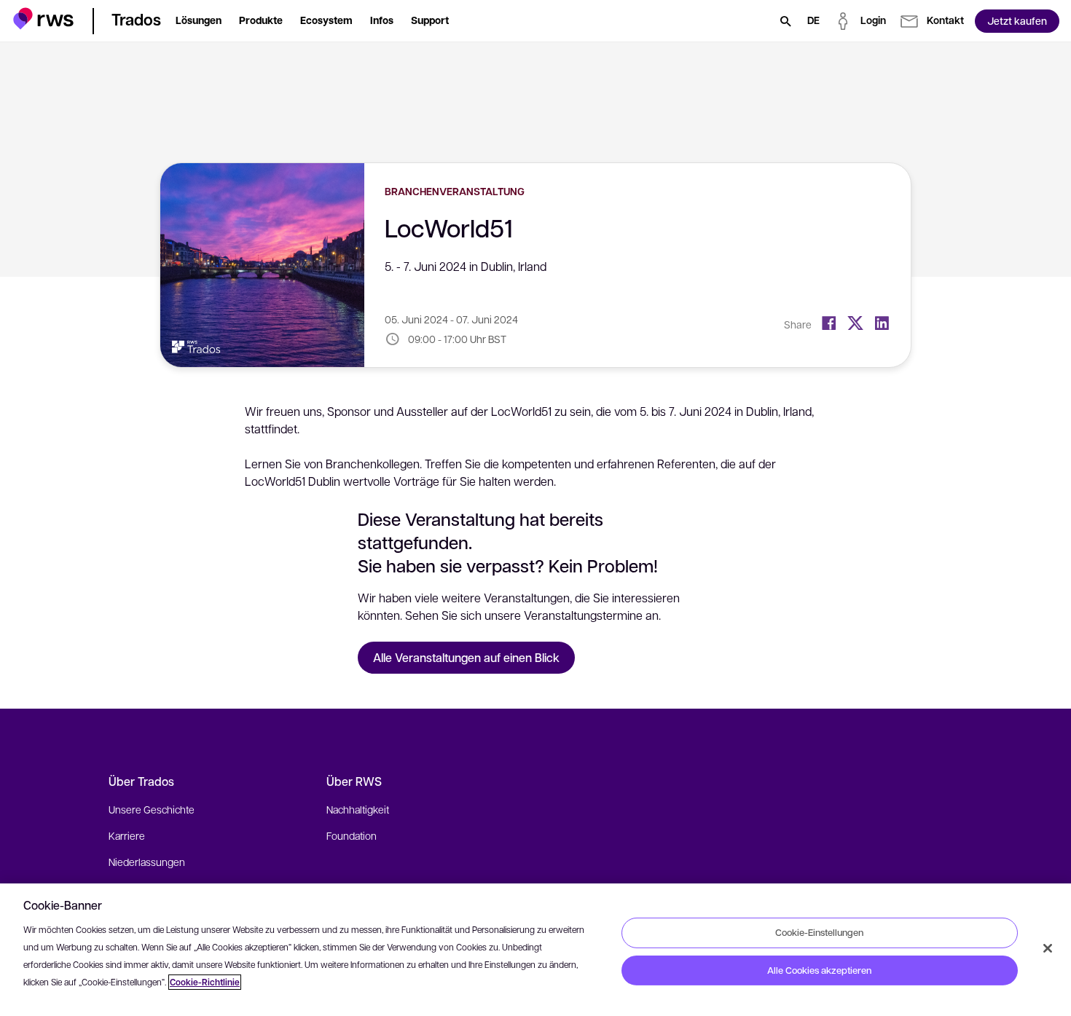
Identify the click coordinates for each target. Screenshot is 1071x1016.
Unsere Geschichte (152, 809)
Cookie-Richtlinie (205, 982)
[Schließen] (1048, 948)
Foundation (351, 835)
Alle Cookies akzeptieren (819, 970)
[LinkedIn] (881, 323)
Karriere (127, 835)
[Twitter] (855, 323)
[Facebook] (829, 323)
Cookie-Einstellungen (819, 932)
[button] (43, 18)
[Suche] (785, 21)
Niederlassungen (147, 861)
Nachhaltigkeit (357, 809)
